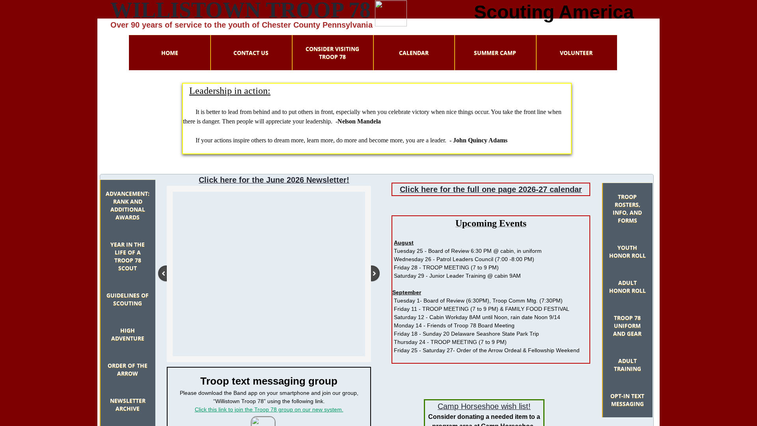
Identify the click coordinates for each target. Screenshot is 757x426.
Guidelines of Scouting (127, 299)
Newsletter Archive (127, 404)
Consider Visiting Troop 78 (332, 52)
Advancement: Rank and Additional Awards (127, 205)
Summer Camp (495, 52)
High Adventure (127, 334)
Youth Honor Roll (627, 251)
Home (169, 52)
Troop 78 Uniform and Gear (627, 325)
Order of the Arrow (127, 369)
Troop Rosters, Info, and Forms (627, 208)
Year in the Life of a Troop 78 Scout (127, 256)
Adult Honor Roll (627, 286)
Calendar (414, 52)
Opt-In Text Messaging (627, 399)
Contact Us (250, 52)
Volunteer (576, 52)
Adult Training (627, 364)
